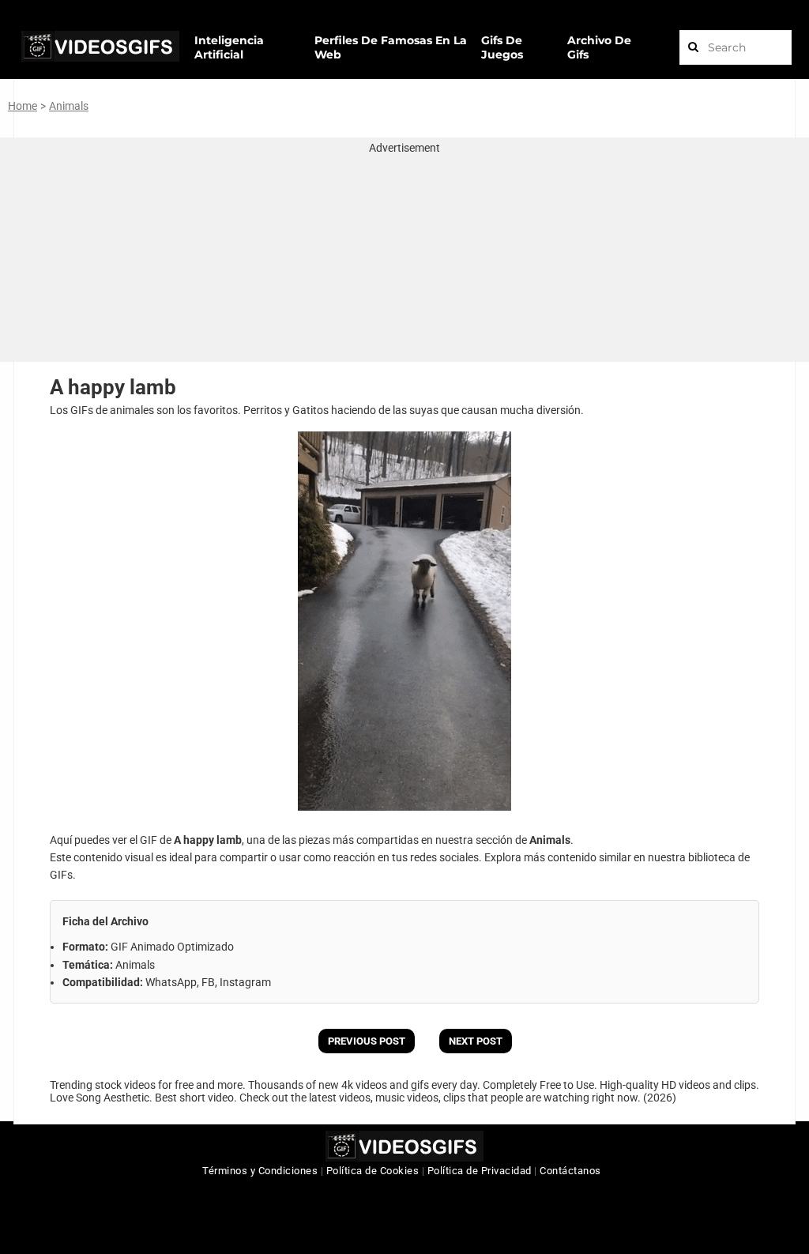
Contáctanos (570, 1171)
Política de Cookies (373, 1171)
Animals (68, 106)
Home (22, 106)
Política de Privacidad (479, 1171)
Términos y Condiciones (260, 1171)
